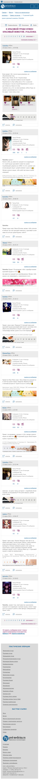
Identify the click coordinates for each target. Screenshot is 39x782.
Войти (35, 25)
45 (17, 372)
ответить (7, 125)
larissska (5, 576)
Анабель (5, 131)
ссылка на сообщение (30, 71)
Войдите (6, 633)
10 (24, 36)
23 (17, 533)
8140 (14, 427)
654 (18, 152)
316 (18, 262)
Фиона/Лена (6, 353)
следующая (29, 36)
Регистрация (6, 1)
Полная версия (18, 1)
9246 (14, 262)
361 (14, 67)
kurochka (5, 196)
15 (17, 318)
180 (14, 597)
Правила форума (12, 25)
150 (18, 427)
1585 (14, 372)
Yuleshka (5, 45)
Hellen (4, 408)
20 (17, 67)
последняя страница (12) (28, 39)
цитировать (19, 125)
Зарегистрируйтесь (18, 633)
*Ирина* (4, 243)
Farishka (4, 296)
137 (14, 218)
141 (14, 533)
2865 (14, 152)
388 (14, 318)
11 (17, 218)
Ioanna (4, 514)
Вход (12, 1)
